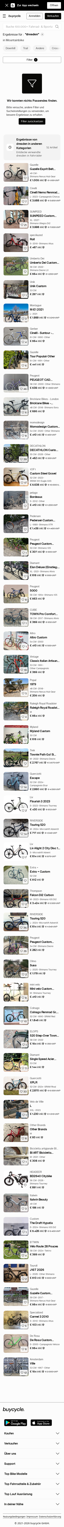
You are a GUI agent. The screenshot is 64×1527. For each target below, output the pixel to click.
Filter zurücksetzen (32, 121)
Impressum (32, 1516)
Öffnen (54, 5)
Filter (31, 59)
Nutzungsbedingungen (14, 1516)
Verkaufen (53, 16)
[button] (38, 180)
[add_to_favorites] (25, 178)
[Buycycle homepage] (15, 16)
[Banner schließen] (7, 5)
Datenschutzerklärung (50, 1516)
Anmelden (34, 16)
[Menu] (4, 15)
